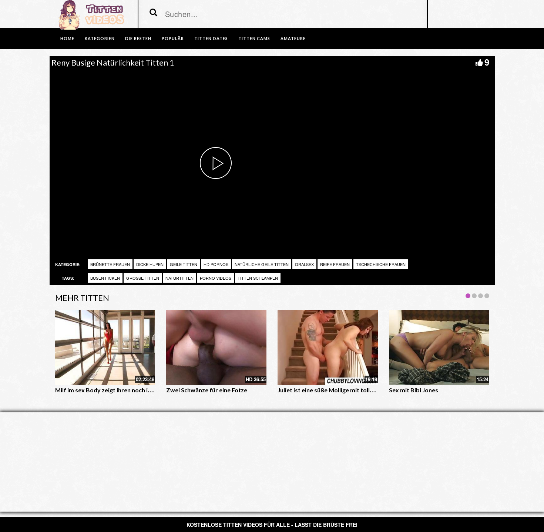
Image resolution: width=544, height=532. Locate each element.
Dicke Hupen (150, 264)
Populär (173, 38)
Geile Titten (183, 264)
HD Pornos (216, 264)
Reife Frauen (335, 264)
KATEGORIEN (100, 38)
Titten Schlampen (258, 278)
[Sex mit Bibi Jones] (439, 347)
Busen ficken (105, 278)
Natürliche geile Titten (262, 264)
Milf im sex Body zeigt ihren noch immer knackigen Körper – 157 (142, 389)
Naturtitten (179, 278)
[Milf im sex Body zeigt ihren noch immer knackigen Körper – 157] (105, 347)
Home (67, 38)
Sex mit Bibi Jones (413, 389)
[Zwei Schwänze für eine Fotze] (216, 347)
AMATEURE (293, 38)
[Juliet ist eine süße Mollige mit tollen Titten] (328, 347)
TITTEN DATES (211, 38)
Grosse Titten (142, 278)
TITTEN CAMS (254, 38)
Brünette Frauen (110, 264)
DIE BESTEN (138, 38)
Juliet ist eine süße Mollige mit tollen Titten (336, 389)
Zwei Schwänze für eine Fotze (206, 389)
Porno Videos (215, 278)
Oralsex (304, 264)
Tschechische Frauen (381, 264)
